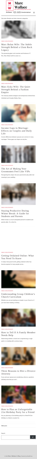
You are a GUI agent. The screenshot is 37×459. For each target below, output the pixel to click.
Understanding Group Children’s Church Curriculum (18, 295)
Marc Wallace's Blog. (14, 456)
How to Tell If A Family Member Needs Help (18, 333)
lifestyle (9, 18)
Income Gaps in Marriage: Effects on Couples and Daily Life (16, 131)
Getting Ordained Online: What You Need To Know (17, 257)
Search (3, 433)
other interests (18, 18)
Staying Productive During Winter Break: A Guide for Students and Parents (15, 213)
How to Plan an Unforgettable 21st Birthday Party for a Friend (18, 410)
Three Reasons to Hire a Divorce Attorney (18, 372)
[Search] (33, 437)
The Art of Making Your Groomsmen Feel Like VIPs (15, 170)
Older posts (4, 425)
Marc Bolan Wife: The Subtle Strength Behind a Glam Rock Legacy (16, 47)
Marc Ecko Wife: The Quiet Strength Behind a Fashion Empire (15, 89)
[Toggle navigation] (34, 12)
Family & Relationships (7, 41)
